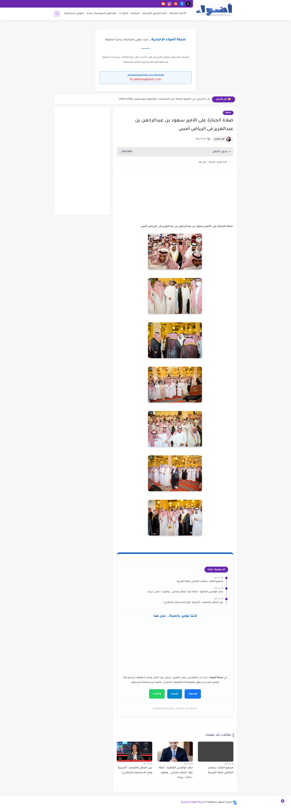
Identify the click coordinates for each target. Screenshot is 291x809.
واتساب (157, 694)
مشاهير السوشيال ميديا (101, 13)
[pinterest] (175, 4)
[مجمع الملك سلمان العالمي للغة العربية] (215, 752)
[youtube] (163, 4)
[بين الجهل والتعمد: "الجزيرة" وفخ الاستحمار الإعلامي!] (134, 752)
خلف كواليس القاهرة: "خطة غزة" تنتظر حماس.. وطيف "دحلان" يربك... (184, 592)
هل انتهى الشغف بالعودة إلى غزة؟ (190, 99)
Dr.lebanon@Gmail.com (145, 79)
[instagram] (169, 4)
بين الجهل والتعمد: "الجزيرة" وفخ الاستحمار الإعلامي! (193, 602)
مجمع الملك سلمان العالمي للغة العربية (200, 581)
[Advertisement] (175, 199)
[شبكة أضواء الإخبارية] (213, 9)
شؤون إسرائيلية (74, 13)
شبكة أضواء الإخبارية (192, 802)
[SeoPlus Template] (235, 802)
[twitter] (188, 4)
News (228, 113)
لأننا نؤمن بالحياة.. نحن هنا (212, 162)
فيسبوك (192, 694)
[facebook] (182, 4)
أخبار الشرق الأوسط (154, 13)
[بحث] (56, 13)
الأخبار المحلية (177, 13)
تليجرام (174, 694)
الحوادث (123, 13)
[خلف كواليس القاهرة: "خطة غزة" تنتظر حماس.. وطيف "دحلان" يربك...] (175, 752)
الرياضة (135, 13)
